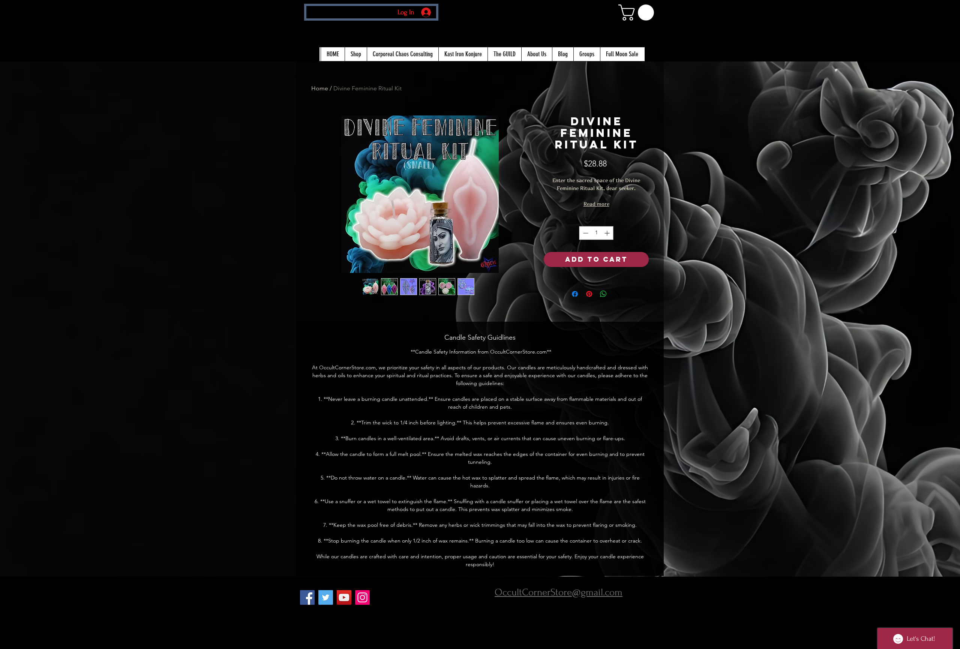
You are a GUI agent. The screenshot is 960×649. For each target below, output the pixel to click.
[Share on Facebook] (574, 293)
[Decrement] (585, 233)
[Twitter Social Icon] (325, 597)
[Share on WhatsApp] (603, 293)
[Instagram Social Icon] (362, 597)
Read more (596, 204)
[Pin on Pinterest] (589, 293)
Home (319, 88)
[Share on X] (617, 293)
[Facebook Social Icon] (307, 597)
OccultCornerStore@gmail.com (558, 592)
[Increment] (607, 233)
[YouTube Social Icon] (344, 597)
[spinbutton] (596, 233)
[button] (638, 12)
